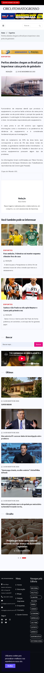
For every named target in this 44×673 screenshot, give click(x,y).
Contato (20, 610)
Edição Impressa (20, 599)
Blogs (19, 594)
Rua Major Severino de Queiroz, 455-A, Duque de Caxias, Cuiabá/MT (6, 589)
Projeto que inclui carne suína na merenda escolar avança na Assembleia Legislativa (22, 543)
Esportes (12, 33)
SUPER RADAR (6, 405)
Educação (21, 589)
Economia (34, 613)
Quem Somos (22, 615)
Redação (8, 261)
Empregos (34, 618)
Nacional (34, 588)
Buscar (38, 344)
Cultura (34, 623)
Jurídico (34, 632)
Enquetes (21, 606)
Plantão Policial (34, 597)
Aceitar (10, 666)
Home (3, 33)
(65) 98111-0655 (8, 597)
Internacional (36, 641)
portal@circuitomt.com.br (8, 603)
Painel (33, 604)
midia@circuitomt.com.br (8, 610)
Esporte (34, 627)
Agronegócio (36, 636)
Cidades (34, 609)
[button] (18, 557)
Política (34, 593)
